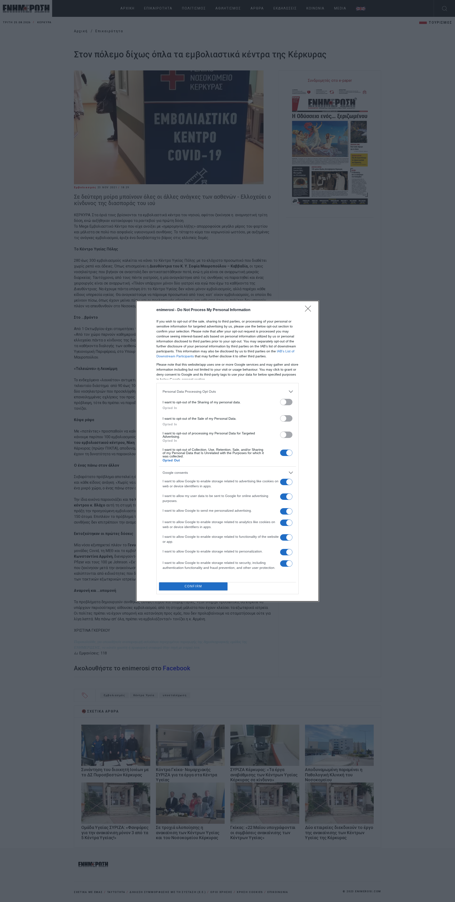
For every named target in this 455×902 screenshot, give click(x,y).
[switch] (286, 402)
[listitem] (227, 391)
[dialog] (227, 451)
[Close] (309, 310)
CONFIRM (193, 586)
